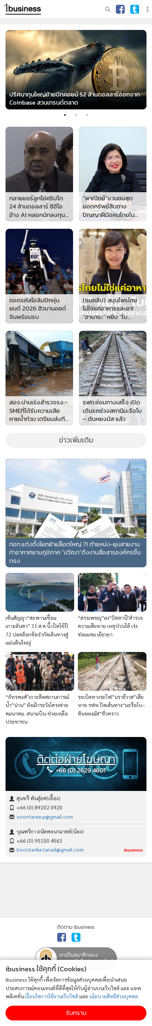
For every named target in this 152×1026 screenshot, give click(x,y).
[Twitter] (134, 9)
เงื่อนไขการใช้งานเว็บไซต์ (51, 996)
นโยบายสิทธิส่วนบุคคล (113, 996)
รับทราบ (76, 1012)
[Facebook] (120, 9)
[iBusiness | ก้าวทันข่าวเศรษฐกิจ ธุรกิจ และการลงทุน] (22, 9)
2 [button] (76, 115)
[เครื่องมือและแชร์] (148, 9)
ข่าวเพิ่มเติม (76, 439)
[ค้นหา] (107, 9)
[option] (76, 69)
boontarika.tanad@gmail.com (50, 849)
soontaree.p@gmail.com (45, 816)
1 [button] (65, 115)
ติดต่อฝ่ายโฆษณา (76, 759)
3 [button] (87, 115)
